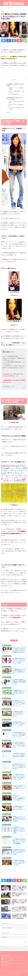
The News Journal (10, 972)
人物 (2, 11)
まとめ (8, 112)
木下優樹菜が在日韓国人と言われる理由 (15, 84)
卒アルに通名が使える (14, 94)
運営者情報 (6, 961)
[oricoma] (14, 4)
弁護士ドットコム (10, 386)
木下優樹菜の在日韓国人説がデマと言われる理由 (15, 98)
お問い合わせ (6, 955)
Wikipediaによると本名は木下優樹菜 (16, 102)
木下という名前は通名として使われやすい (17, 91)
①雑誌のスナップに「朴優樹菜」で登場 (17, 88)
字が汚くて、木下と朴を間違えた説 (17, 105)
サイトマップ (6, 965)
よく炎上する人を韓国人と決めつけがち (17, 108)
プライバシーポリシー (8, 958)
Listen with (19, 972)
